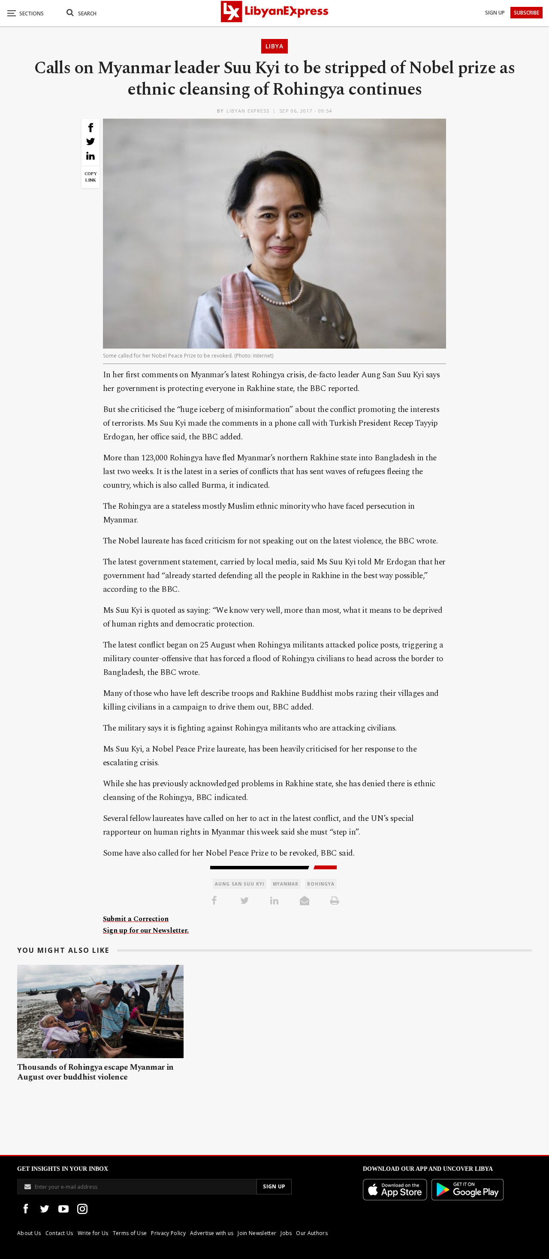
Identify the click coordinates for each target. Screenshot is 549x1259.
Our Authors (312, 1233)
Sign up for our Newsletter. (146, 930)
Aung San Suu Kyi (239, 884)
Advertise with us (211, 1233)
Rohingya (321, 884)
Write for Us (93, 1233)
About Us (29, 1233)
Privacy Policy (168, 1233)
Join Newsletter (257, 1233)
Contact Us (59, 1233)
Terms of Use (130, 1233)
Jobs (286, 1233)
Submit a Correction (136, 919)
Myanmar (286, 884)
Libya (274, 46)
